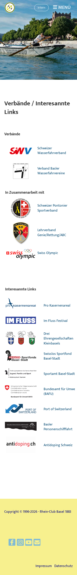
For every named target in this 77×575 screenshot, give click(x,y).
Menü (64, 7)
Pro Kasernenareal (57, 306)
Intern (41, 7)
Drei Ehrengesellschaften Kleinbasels (58, 338)
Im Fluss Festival (56, 321)
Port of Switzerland (58, 409)
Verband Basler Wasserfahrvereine (51, 171)
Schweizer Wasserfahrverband (51, 150)
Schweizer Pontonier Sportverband (52, 208)
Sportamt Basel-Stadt (59, 374)
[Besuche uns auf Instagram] (20, 543)
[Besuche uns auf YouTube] (28, 543)
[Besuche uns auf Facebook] (12, 543)
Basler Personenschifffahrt (58, 427)
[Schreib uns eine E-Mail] (37, 543)
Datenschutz (63, 566)
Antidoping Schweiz (58, 445)
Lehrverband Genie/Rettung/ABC (51, 232)
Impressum (44, 566)
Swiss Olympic (47, 253)
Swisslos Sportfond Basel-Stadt (58, 356)
